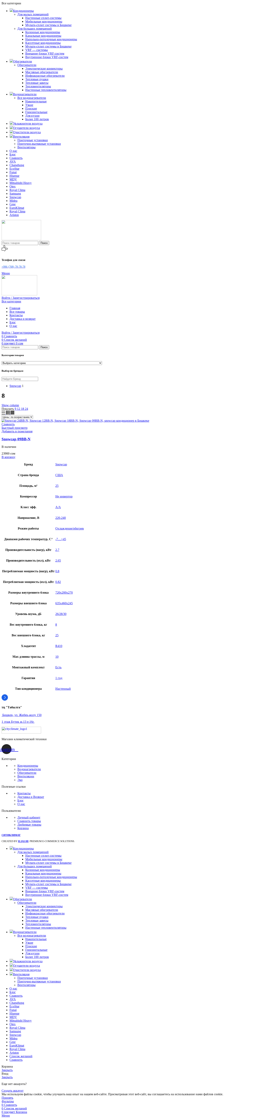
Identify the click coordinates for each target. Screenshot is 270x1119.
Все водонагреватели (31, 97)
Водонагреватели (29, 769)
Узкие (29, 105)
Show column (10, 405)
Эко (20, 780)
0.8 (57, 571)
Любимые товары (29, 824)
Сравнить (16, 1059)
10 (57, 656)
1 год (58, 678)
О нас (21, 804)
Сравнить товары (29, 821)
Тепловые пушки (36, 79)
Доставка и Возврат (30, 797)
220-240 (60, 517)
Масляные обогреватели (41, 72)
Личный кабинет (28, 817)
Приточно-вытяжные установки (39, 143)
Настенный (63, 688)
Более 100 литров (37, 119)
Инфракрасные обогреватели (45, 75)
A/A (58, 507)
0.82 (58, 582)
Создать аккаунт (13, 1090)
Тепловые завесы (36, 82)
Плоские (31, 108)
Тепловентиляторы (38, 86)
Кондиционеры (27, 765)
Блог (20, 800)
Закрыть (7, 1070)
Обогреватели (26, 65)
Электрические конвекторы (44, 68)
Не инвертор (64, 496)
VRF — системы (36, 50)
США (59, 475)
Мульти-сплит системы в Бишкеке (48, 25)
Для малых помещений (33, 14)
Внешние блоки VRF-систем (44, 53)
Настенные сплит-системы (43, 18)
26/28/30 (60, 614)
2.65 (58, 560)
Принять (7, 1097)
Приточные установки (32, 140)
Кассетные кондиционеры (43, 43)
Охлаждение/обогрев (69, 528)
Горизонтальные (36, 112)
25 (57, 485)
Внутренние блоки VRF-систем (46, 57)
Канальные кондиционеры (43, 35)
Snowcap (61, 464)
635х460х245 (64, 603)
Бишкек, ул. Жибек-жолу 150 (22, 715)
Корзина (23, 828)
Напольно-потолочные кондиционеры (51, 39)
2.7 (57, 549)
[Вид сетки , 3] (8, 413)
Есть (58, 667)
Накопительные (36, 101)
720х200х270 (64, 592)
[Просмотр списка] (4, 413)
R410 (58, 646)
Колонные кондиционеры (42, 32)
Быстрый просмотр (14, 427)
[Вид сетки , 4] (12, 413)
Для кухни (32, 115)
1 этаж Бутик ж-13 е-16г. (18, 721)
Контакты (24, 793)
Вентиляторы (26, 147)
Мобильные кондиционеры (43, 21)
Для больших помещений (34, 28)
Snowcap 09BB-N (16, 439)
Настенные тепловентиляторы (45, 90)
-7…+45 (60, 539)
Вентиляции (25, 776)
